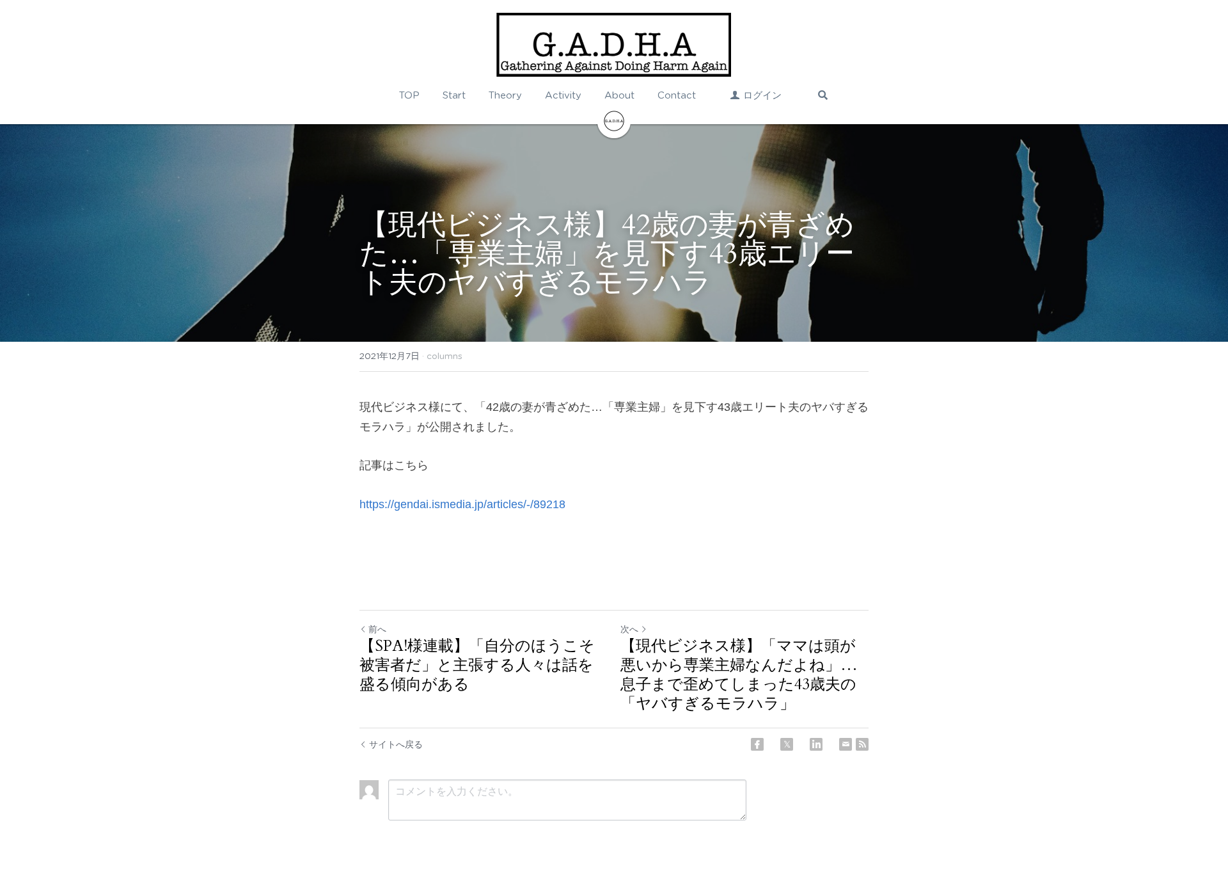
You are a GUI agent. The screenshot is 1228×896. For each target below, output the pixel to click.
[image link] (613, 45)
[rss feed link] (862, 744)
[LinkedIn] (816, 744)
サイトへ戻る (396, 744)
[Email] (845, 744)
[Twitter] (786, 744)
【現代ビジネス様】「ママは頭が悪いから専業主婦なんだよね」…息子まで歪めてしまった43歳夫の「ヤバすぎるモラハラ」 (739, 675)
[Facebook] (757, 744)
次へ (629, 629)
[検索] (823, 95)
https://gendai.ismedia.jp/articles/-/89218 (462, 504)
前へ (377, 629)
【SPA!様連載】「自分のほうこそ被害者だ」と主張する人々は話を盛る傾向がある (477, 665)
